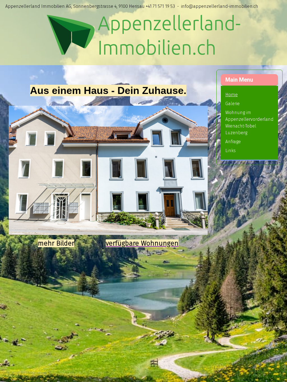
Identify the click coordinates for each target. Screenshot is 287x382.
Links (230, 150)
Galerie (232, 103)
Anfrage (233, 141)
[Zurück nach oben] (277, 372)
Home (231, 94)
